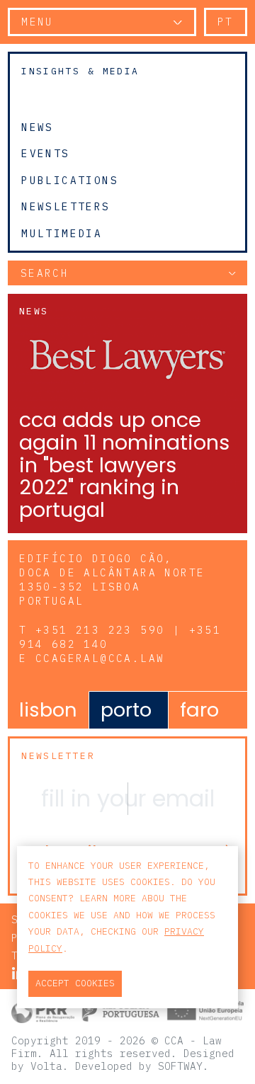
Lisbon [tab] (48, 710)
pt (225, 21)
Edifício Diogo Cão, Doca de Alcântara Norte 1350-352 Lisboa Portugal (112, 579)
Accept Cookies (75, 983)
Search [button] (45, 273)
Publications (69, 179)
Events (45, 153)
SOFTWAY (180, 1066)
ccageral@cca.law (99, 658)
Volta (46, 1066)
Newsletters (65, 206)
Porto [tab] (126, 710)
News (37, 126)
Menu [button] (37, 21)
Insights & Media (80, 71)
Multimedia (61, 233)
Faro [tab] (199, 710)
